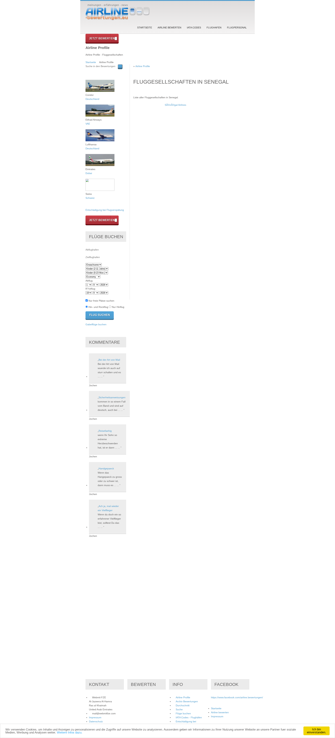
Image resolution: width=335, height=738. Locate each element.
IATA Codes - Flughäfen (189, 717)
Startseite (144, 27)
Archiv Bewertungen (187, 701)
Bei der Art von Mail (109, 359)
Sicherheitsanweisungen (112, 397)
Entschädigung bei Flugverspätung (104, 210)
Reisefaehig (105, 430)
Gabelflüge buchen (95, 324)
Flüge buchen (183, 713)
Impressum (95, 717)
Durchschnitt (182, 705)
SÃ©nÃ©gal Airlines (175, 104)
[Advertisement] (147, 155)
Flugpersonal (237, 27)
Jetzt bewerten (102, 38)
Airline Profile (142, 66)
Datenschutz (96, 721)
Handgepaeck (106, 468)
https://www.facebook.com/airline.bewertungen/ (237, 697)
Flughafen (214, 27)
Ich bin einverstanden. (316, 731)
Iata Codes (194, 27)
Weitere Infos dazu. (69, 732)
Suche (179, 709)
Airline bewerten (169, 27)
